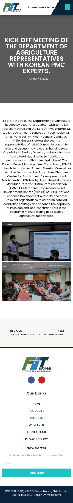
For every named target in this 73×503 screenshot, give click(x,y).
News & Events (36, 425)
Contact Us (36, 432)
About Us (36, 418)
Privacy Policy (36, 439)
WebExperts (53, 495)
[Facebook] (31, 380)
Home (36, 404)
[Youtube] (41, 380)
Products (36, 411)
